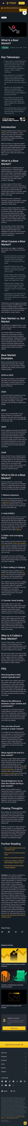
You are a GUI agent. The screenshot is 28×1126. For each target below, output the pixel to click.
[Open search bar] (17, 3)
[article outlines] (24, 13)
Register (22, 3)
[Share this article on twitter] (2, 932)
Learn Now (23, 10)
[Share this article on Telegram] (15, 932)
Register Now (14, 1028)
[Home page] (11, 3)
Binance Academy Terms (12, 1117)
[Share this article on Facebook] (9, 932)
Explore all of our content (12, 1044)
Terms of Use (19, 1116)
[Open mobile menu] (26, 3)
